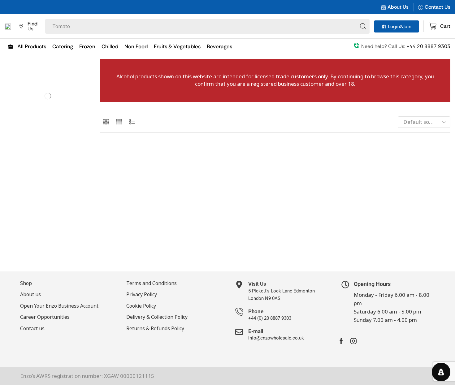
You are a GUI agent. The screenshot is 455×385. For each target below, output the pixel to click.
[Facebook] (341, 341)
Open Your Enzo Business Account (59, 305)
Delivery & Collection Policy (157, 317)
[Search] (363, 26)
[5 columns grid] (119, 122)
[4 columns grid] (106, 122)
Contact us (32, 328)
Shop (26, 283)
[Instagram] (353, 341)
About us (30, 294)
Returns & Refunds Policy (155, 328)
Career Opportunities (45, 317)
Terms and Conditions (151, 283)
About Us (398, 7)
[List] (132, 122)
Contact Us (437, 7)
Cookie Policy (141, 305)
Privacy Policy (141, 294)
